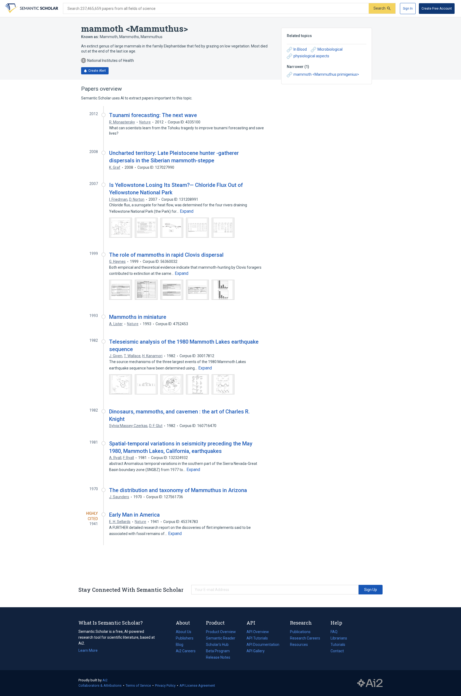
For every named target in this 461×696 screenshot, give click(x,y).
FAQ (334, 632)
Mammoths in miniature (137, 317)
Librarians (339, 638)
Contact (337, 651)
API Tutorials (257, 638)
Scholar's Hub (217, 644)
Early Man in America (134, 515)
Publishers (184, 638)
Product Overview (221, 632)
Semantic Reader (220, 638)
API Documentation (263, 645)
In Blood (300, 49)
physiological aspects (311, 56)
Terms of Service (138, 685)
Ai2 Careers (186, 651)
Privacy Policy (165, 685)
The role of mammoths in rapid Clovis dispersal (166, 255)
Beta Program (218, 651)
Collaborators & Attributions (100, 685)
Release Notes (218, 657)
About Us (183, 632)
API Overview (258, 632)
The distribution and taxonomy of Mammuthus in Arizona (178, 490)
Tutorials (338, 644)
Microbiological (330, 49)
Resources (299, 645)
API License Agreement (197, 685)
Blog (182, 645)
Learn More (88, 650)
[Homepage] (31, 8)
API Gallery (256, 651)
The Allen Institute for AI (370, 683)
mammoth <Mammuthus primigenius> (326, 74)
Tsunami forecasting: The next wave (153, 115)
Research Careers (305, 638)
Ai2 (105, 680)
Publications (300, 632)
